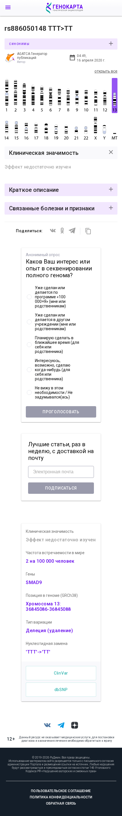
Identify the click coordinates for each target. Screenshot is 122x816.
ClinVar (61, 673)
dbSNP (61, 689)
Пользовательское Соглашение (61, 791)
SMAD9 (34, 582)
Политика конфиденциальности (61, 797)
